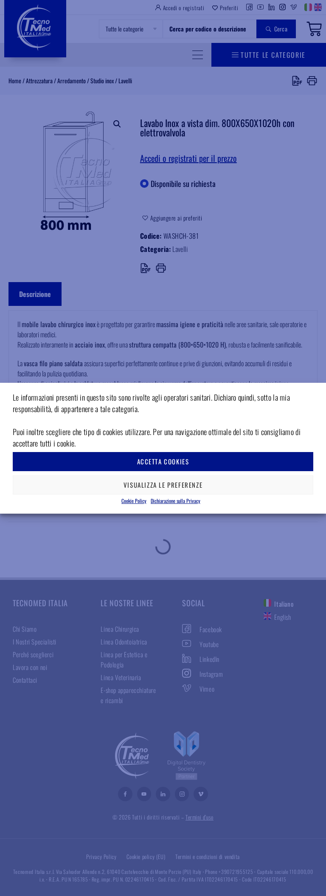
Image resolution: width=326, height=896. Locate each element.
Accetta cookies (163, 461)
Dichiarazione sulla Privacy (175, 500)
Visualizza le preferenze (163, 484)
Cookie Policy (133, 500)
